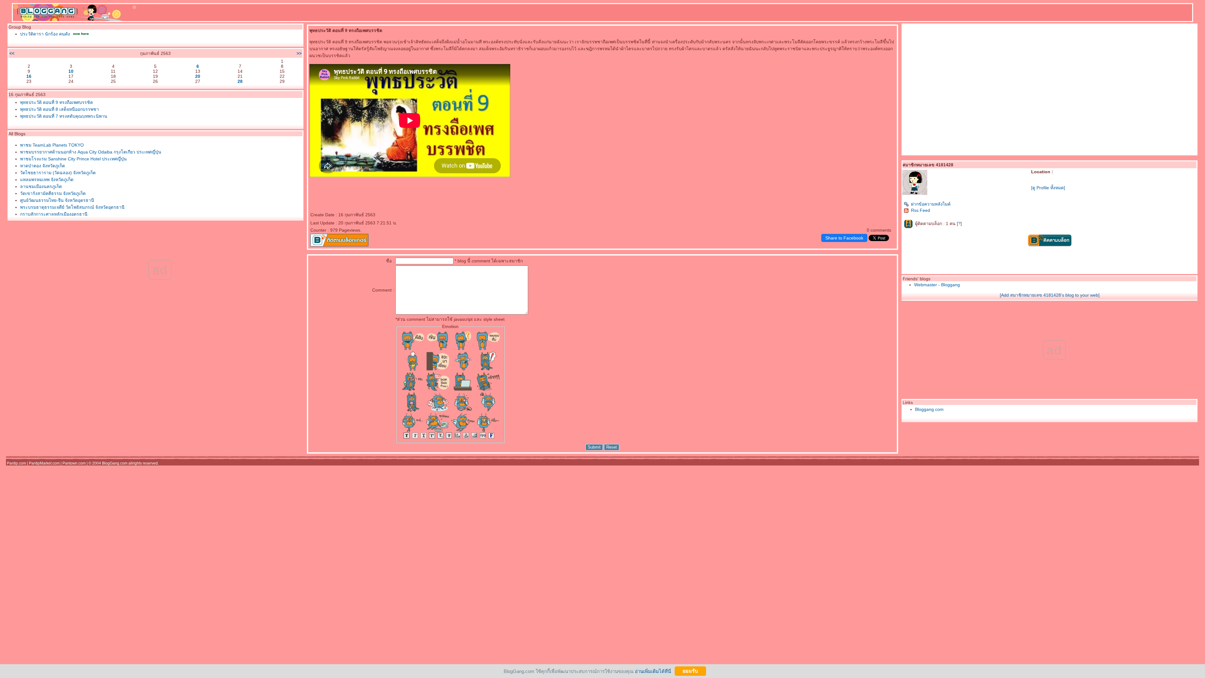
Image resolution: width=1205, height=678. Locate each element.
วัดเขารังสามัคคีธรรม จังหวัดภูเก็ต (53, 193)
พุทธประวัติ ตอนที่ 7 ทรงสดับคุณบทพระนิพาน (63, 116)
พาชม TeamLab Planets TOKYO (52, 145)
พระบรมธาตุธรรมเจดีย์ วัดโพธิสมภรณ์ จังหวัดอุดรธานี (72, 207)
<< (11, 53)
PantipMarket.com (44, 463)
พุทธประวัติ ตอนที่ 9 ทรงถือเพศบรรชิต (56, 102)
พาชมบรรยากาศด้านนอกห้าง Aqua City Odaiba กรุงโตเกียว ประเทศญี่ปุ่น (90, 151)
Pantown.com (74, 463)
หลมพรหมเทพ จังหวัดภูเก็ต (46, 179)
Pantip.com (16, 463)
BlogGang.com (114, 463)
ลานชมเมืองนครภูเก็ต (41, 186)
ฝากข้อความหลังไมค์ (931, 204)
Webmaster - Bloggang (937, 284)
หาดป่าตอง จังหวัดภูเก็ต (42, 165)
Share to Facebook (844, 237)
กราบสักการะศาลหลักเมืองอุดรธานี (54, 214)
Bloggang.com (929, 409)
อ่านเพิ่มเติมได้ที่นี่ (653, 671)
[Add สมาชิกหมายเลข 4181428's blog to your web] (1050, 295)
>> (299, 53)
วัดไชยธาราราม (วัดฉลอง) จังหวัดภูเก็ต (58, 172)
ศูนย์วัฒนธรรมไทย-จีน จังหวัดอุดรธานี (57, 200)
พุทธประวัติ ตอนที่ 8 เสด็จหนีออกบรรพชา (59, 109)
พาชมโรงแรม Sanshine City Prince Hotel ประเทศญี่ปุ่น (73, 158)
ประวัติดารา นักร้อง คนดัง (45, 33)
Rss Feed (920, 210)
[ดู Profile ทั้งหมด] (1048, 187)
